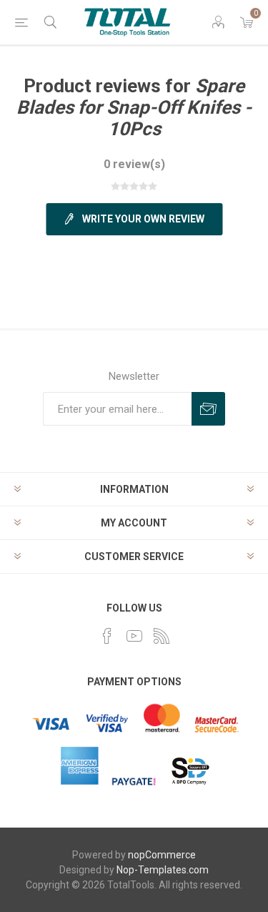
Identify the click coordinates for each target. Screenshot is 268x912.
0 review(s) (134, 164)
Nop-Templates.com (162, 870)
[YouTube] (134, 635)
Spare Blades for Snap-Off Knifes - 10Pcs (134, 107)
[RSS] (161, 635)
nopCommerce (162, 854)
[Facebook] (107, 635)
